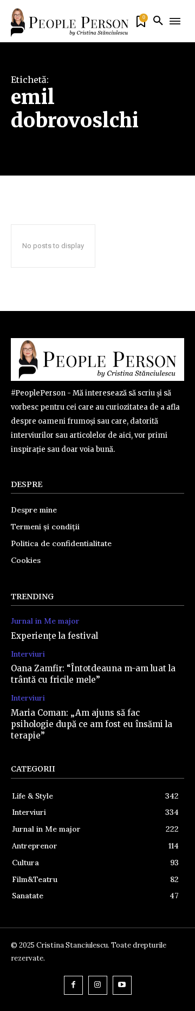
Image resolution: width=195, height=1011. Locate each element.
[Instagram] (97, 985)
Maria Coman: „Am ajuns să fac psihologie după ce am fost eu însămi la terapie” (91, 724)
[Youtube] (122, 985)
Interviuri (28, 654)
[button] (158, 21)
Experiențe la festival (54, 636)
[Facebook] (73, 985)
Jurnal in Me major (45, 621)
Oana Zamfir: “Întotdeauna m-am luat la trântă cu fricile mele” (93, 674)
